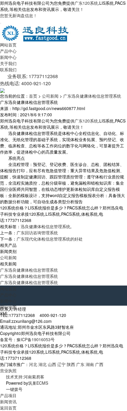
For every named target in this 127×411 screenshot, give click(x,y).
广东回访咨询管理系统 (37, 233)
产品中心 (8, 51)
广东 (80, 364)
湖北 (42, 364)
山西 (52, 364)
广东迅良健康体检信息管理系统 (92, 96)
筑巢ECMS (38, 383)
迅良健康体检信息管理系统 (45, 226)
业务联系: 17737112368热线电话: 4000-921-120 (29, 80)
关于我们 (8, 63)
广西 (99, 364)
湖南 (90, 364)
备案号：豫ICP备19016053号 (27, 339)
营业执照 (8, 370)
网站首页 (8, 45)
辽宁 (61, 364)
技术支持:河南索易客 (25, 377)
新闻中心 (8, 57)
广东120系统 (86, 3)
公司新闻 (50, 96)
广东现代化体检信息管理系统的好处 (50, 239)
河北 (33, 364)
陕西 (71, 364)
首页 (33, 96)
